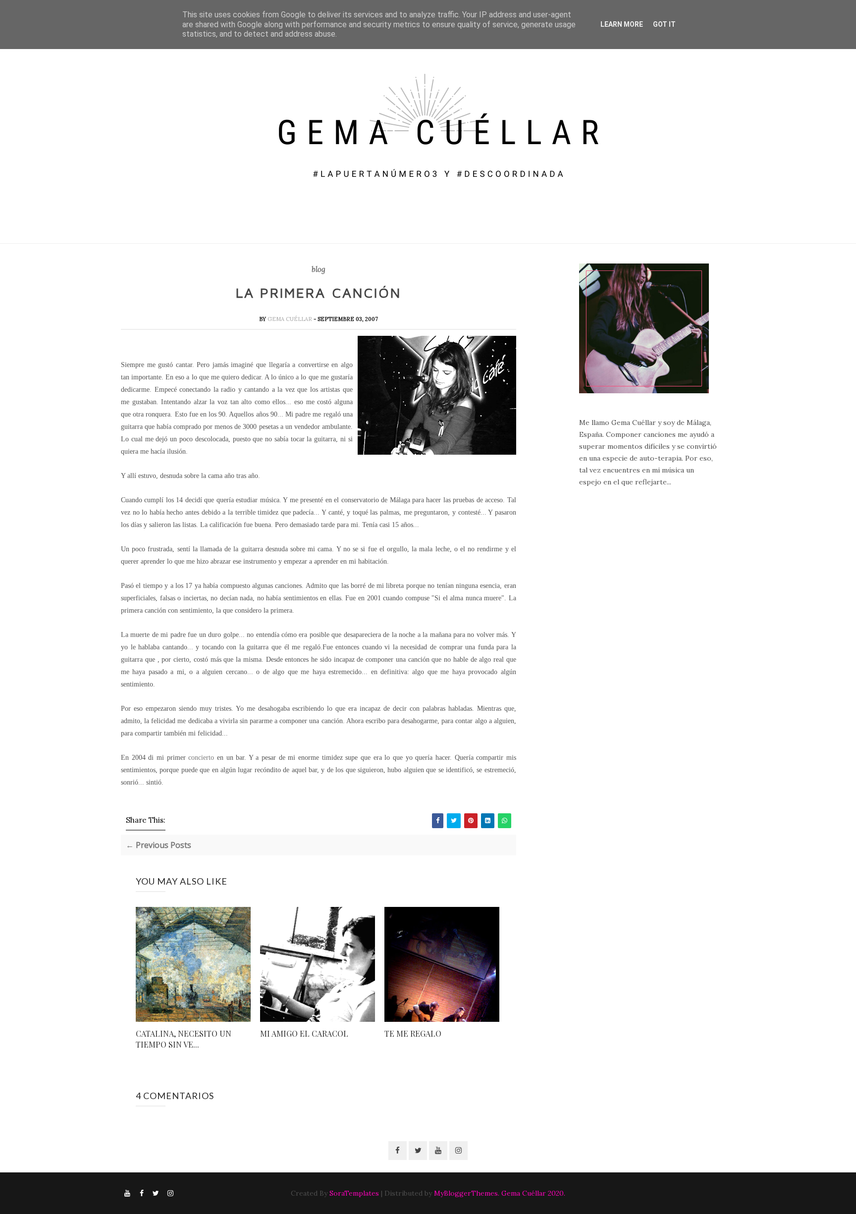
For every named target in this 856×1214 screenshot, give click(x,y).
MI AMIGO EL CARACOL (304, 1033)
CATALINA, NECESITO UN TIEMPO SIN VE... (183, 1039)
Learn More (621, 24)
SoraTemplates (354, 1193)
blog (318, 269)
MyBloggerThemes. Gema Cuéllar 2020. (499, 1193)
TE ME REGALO (412, 1033)
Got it (664, 24)
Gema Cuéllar (291, 319)
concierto (201, 757)
